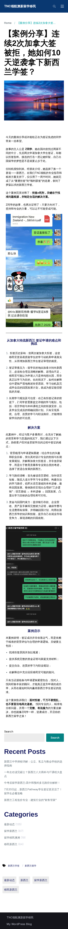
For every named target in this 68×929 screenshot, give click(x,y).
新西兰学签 (14, 865)
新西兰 (24, 880)
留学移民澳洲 (12, 837)
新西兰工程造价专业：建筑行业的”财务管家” (30, 800)
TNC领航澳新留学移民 (20, 6)
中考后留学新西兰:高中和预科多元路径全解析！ (32, 782)
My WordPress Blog (19, 924)
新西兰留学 (30, 865)
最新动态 (9, 824)
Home (8, 23)
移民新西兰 (10, 844)
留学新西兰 (10, 831)
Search (8, 731)
